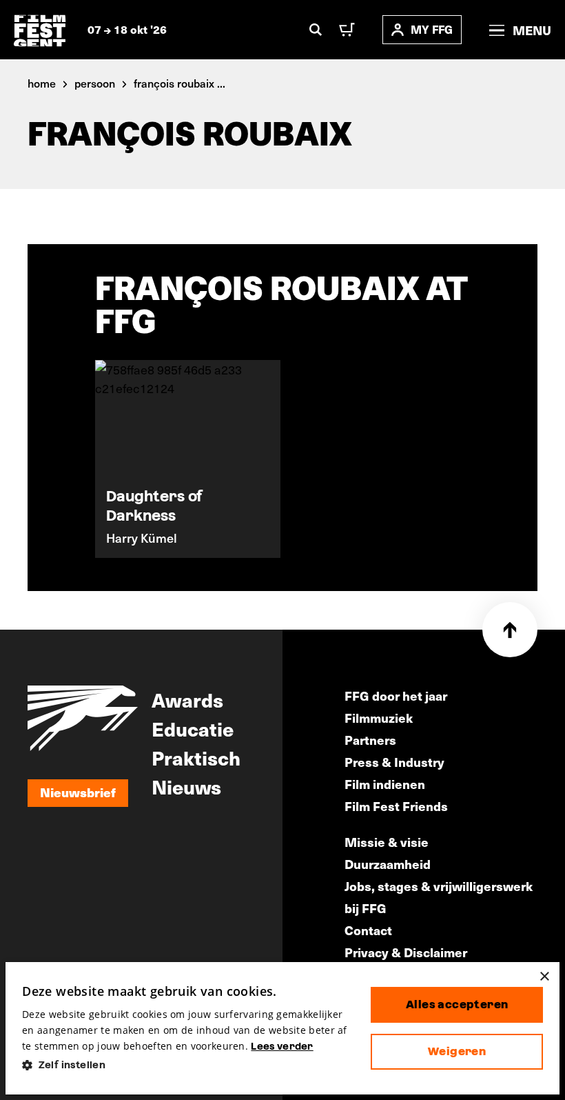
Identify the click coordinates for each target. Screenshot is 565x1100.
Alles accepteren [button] (457, 1004)
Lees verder (282, 1046)
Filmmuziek (379, 717)
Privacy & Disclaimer (406, 952)
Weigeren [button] (457, 1051)
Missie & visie (387, 841)
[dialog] (282, 1028)
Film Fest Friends (396, 805)
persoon (94, 82)
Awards (187, 699)
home (42, 82)
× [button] (544, 977)
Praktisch (196, 757)
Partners (370, 739)
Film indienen (385, 783)
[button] (185, 1065)
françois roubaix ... (179, 82)
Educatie (193, 728)
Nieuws (186, 786)
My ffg (432, 29)
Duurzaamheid (388, 863)
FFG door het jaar (396, 695)
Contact (368, 930)
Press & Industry (394, 761)
